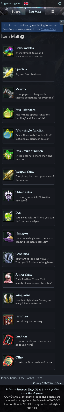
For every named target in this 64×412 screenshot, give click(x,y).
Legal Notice (26, 378)
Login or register (11, 3)
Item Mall (35, 12)
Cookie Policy (48, 29)
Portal (16, 12)
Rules (39, 378)
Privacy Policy (9, 378)
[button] (26, 3)
